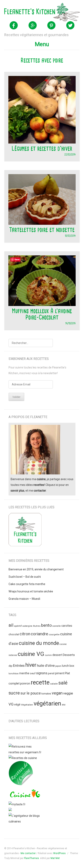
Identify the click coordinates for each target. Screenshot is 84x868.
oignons (41, 673)
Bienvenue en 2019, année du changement (36, 569)
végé (17, 704)
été (63, 704)
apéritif (18, 625)
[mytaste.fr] (17, 804)
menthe (24, 673)
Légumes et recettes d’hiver (42, 148)
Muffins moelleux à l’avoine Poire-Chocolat (42, 314)
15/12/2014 (70, 236)
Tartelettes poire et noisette (42, 229)
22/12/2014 (70, 154)
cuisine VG (31, 654)
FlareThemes (31, 858)
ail (11, 625)
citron (25, 634)
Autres (37, 625)
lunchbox (14, 673)
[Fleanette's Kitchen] (42, 12)
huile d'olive (46, 665)
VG (11, 704)
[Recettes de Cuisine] (23, 758)
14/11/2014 (70, 323)
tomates (46, 693)
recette (40, 682)
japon (58, 665)
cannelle (56, 626)
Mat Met (55, 858)
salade (54, 683)
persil (51, 673)
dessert (57, 655)
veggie (68, 693)
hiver (30, 665)
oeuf (32, 673)
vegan (57, 693)
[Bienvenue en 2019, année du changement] (25, 530)
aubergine (27, 626)
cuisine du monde (39, 643)
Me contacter (28, 853)
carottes (66, 625)
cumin (48, 655)
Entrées (19, 665)
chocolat (14, 634)
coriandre (39, 633)
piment (59, 673)
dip (10, 665)
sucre (14, 693)
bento (46, 625)
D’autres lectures (24, 721)
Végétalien (27, 704)
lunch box (68, 665)
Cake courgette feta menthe (27, 584)
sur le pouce (30, 693)
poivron (25, 683)
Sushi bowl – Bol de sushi (25, 576)
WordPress (59, 853)
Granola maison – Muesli (24, 598)
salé (62, 683)
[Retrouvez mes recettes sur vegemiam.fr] (25, 752)
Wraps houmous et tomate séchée (31, 591)
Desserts (69, 655)
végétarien (47, 703)
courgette (54, 634)
